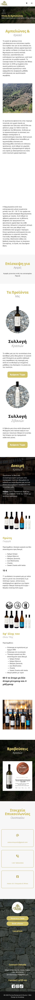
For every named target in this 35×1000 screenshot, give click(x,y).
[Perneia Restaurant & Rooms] (4, 3)
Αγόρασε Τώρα (17, 374)
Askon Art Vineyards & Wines (17, 883)
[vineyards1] (17, 98)
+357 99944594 (17, 863)
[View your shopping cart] (26, 3)
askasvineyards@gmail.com (18, 842)
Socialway (21, 997)
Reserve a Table (17, 918)
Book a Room (17, 923)
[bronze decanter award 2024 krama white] (17, 776)
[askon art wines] (17, 714)
